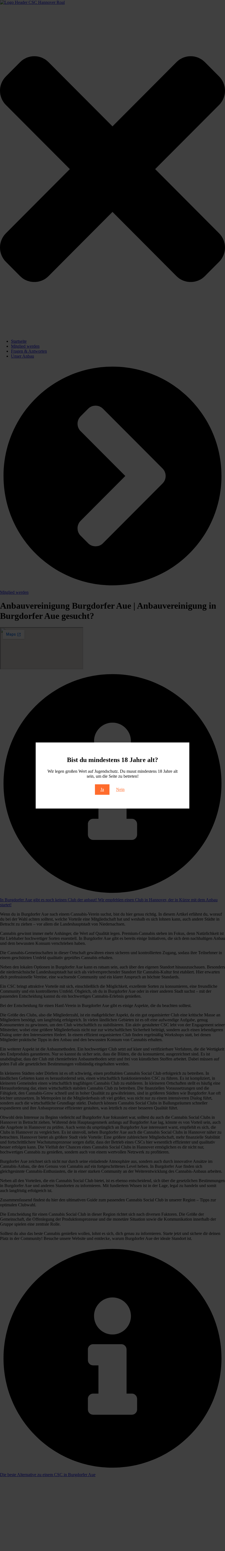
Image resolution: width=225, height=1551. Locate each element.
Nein (120, 789)
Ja (102, 789)
